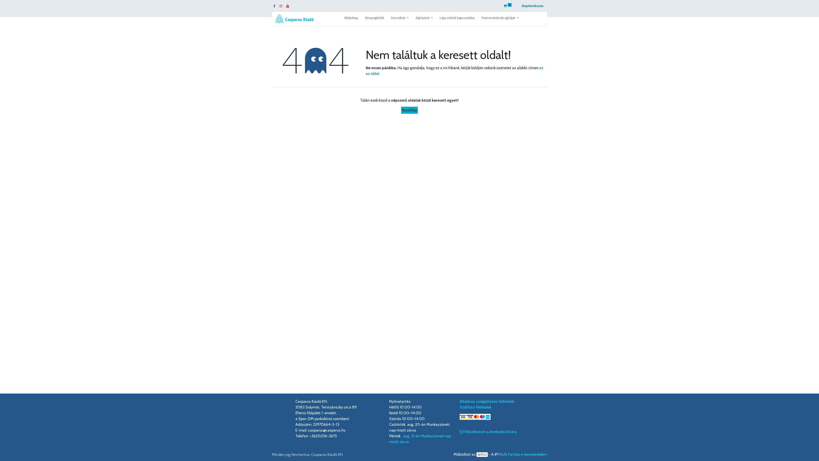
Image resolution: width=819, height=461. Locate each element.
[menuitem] (351, 19)
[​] (461, 431)
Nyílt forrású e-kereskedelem (523, 454)
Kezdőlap (409, 110)
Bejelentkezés (533, 6)
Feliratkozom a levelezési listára (490, 431)
